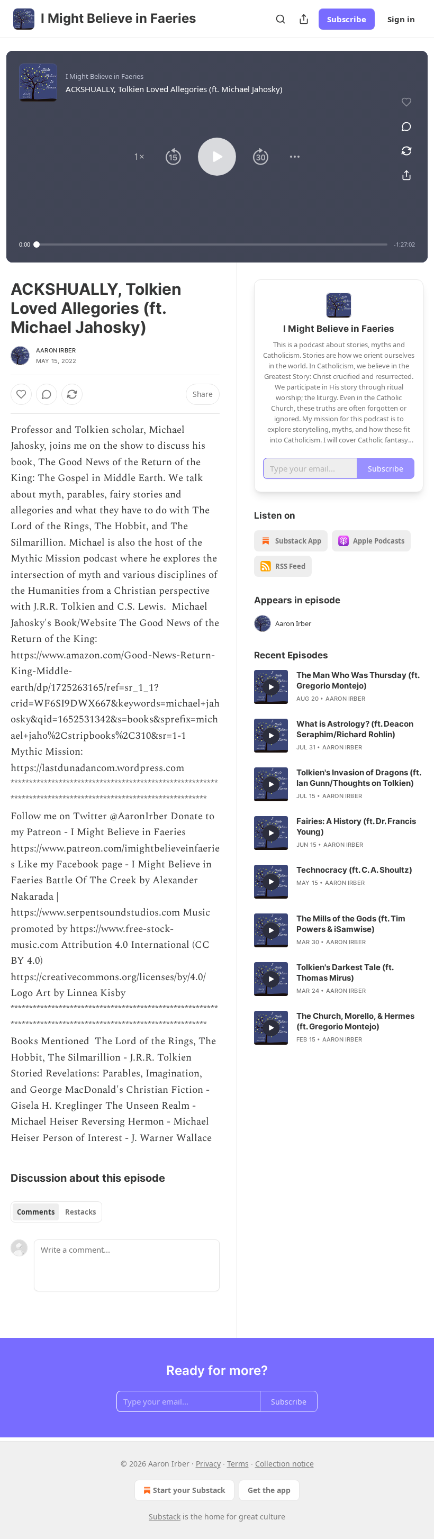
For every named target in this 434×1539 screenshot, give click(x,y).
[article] (339, 687)
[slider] (212, 244)
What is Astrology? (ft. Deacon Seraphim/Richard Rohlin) (354, 729)
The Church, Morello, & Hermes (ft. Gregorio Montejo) (355, 1021)
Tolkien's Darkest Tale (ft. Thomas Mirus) (344, 972)
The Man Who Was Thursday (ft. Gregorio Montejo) (357, 680)
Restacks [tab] (80, 1212)
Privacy (208, 1464)
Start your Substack (189, 1490)
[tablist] (56, 1212)
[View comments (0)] (406, 126)
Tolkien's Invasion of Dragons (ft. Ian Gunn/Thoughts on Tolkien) (358, 777)
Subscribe (346, 19)
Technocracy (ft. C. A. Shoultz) (354, 870)
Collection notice (284, 1464)
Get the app (269, 1490)
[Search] (280, 19)
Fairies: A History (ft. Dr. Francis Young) (356, 826)
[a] (271, 686)
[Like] (21, 394)
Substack (164, 1516)
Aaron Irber (56, 350)
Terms (238, 1464)
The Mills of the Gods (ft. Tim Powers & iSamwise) (350, 923)
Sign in (401, 19)
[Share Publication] (303, 19)
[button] (139, 156)
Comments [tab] (36, 1212)
